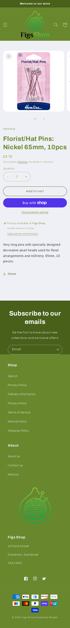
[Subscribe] (57, 349)
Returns (13, 474)
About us (14, 456)
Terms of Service (19, 412)
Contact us (15, 465)
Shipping (22, 162)
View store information (22, 233)
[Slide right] (43, 119)
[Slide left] (26, 119)
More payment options (35, 212)
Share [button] (12, 273)
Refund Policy (17, 421)
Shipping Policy (18, 430)
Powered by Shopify (46, 617)
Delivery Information (22, 394)
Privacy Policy (17, 385)
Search (13, 376)
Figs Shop (28, 617)
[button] (5, 24)
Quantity (8, 168)
